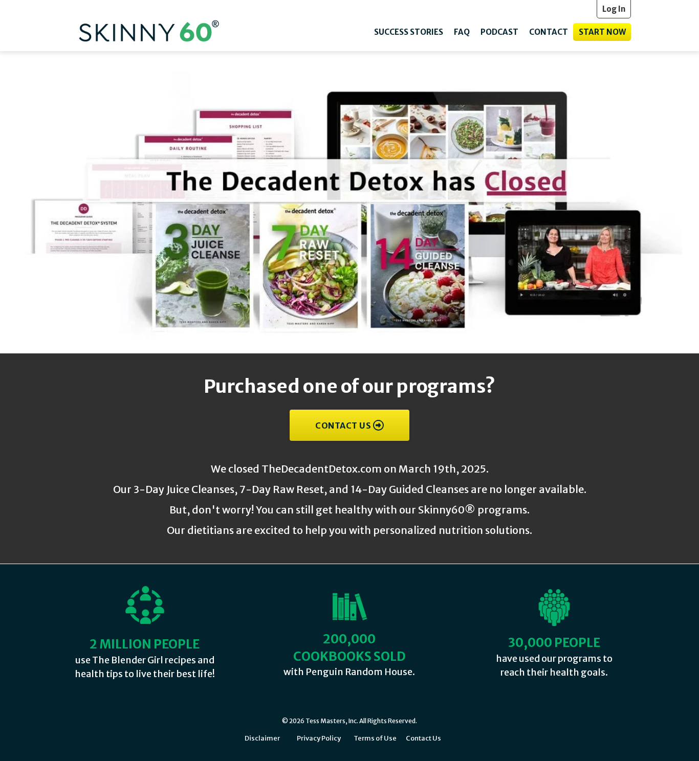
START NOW (602, 32)
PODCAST (499, 32)
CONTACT (548, 32)
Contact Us (423, 738)
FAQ (462, 32)
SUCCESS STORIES (408, 32)
